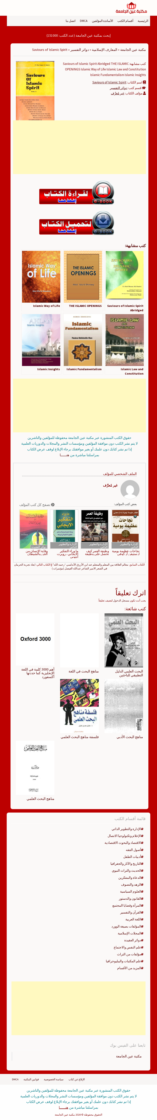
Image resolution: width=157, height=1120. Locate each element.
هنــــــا (64, 455)
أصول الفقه (133, 850)
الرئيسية (143, 21)
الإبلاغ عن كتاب (77, 1079)
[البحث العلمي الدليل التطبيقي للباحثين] (124, 640)
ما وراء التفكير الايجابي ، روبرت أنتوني (67, 554)
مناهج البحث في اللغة (84, 671)
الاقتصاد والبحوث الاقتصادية (123, 843)
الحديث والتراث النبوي (126, 870)
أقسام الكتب (125, 21)
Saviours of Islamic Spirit (109, 82)
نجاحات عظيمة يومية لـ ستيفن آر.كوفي (126, 552)
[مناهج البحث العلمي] (35, 767)
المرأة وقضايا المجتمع (126, 905)
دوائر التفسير (79, 49)
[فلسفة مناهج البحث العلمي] (79, 705)
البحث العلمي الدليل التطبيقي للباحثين (129, 673)
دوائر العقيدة (38, 547)
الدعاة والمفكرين (129, 878)
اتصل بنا (70, 21)
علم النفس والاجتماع (127, 947)
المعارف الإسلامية (104, 49)
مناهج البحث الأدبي (130, 737)
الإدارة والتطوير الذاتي (129, 545)
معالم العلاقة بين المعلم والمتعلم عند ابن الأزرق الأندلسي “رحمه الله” (90, 564)
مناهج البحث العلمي (40, 798)
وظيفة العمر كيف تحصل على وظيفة (97, 552)
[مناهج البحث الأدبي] (124, 705)
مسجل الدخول (121, 600)
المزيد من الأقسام (129, 968)
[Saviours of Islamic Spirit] (35, 90)
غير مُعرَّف (117, 93)
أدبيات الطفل (132, 857)
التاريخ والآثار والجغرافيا (125, 863)
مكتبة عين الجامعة (133, 49)
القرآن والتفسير (130, 912)
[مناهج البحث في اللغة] (79, 640)
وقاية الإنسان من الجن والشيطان (37, 552)
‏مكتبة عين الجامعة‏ (129, 1056)
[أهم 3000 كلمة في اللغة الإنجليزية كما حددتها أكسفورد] (35, 639)
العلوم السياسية (130, 891)
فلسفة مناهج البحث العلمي (80, 737)
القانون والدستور (130, 898)
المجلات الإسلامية (129, 933)
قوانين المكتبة (31, 1079)
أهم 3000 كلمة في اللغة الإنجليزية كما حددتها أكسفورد (37, 673)
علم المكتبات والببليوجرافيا (123, 961)
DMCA (83, 21)
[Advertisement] (79, 147)
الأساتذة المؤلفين (102, 21)
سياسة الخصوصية (54, 1079)
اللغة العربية (133, 919)
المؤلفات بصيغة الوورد (126, 926)
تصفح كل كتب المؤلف (35, 504)
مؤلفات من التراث (129, 954)
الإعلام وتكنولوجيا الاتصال (124, 836)
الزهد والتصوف (131, 884)
